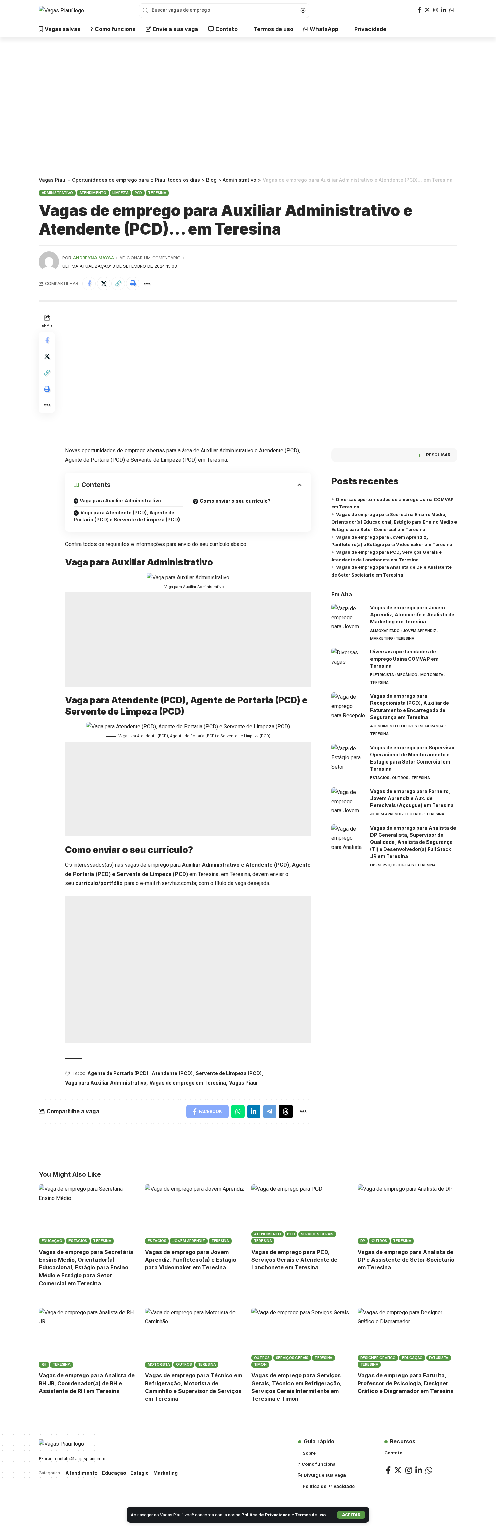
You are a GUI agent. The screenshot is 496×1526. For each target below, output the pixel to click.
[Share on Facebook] (89, 283)
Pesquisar (438, 454)
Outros (409, 726)
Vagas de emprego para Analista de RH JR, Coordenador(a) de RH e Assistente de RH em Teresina (87, 1383)
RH (44, 1364)
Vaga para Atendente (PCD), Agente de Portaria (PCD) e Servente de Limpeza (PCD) (127, 516)
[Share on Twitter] (103, 283)
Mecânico (407, 674)
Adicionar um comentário (150, 257)
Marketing (381, 638)
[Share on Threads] (286, 1111)
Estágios (379, 777)
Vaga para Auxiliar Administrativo (120, 500)
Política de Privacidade (266, 1514)
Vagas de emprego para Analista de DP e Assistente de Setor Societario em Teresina (406, 1260)
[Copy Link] (118, 283)
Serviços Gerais (317, 1234)
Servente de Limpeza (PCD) (229, 1073)
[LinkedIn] (444, 10)
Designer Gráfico (378, 1357)
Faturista (438, 1357)
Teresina (157, 192)
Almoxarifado (385, 630)
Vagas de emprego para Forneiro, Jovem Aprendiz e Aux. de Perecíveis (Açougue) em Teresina (412, 798)
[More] (147, 283)
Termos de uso (310, 1514)
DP (372, 865)
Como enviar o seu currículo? (235, 501)
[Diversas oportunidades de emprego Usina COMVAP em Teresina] (348, 660)
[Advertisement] (248, 108)
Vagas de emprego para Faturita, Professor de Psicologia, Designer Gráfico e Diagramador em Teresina (406, 1383)
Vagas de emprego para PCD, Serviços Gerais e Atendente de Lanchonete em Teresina (294, 1260)
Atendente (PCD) (172, 1073)
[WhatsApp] (452, 10)
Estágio (139, 1473)
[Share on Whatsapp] (238, 1111)
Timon (260, 1364)
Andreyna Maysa (93, 257)
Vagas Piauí (243, 1083)
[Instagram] (436, 10)
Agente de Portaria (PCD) (117, 1073)
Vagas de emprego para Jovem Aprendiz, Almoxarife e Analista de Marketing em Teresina (412, 614)
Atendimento (92, 192)
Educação (52, 1240)
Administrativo (57, 192)
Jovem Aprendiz (419, 630)
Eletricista (382, 674)
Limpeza (120, 192)
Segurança (432, 726)
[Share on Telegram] (269, 1111)
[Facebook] (419, 10)
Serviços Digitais (396, 865)
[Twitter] (427, 10)
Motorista (431, 674)
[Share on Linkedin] (253, 1111)
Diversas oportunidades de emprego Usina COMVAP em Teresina (404, 659)
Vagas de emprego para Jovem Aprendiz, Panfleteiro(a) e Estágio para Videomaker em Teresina (190, 1260)
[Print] (132, 283)
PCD (138, 192)
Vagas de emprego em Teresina (187, 1083)
